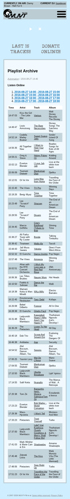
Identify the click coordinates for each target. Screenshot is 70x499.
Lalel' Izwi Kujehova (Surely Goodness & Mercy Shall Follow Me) (40, 431)
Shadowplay (40, 444)
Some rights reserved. (41, 495)
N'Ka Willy (39, 291)
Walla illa (38, 243)
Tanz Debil (39, 299)
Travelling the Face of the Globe (40, 474)
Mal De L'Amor (37, 359)
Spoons (37, 350)
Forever (37, 306)
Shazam (38, 203)
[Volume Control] (40, 29)
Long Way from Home (39, 180)
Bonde (37, 237)
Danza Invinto (41, 254)
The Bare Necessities (40, 127)
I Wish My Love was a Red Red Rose (39, 268)
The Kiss (38, 456)
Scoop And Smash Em (39, 335)
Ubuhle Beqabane (39, 373)
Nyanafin (38, 382)
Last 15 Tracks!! (21, 48)
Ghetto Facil (40, 311)
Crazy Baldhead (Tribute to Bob (39, 227)
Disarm (37, 215)
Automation (13, 79)
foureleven (61, 3)
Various (37, 115)
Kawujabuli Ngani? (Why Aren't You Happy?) (40, 319)
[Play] (30, 29)
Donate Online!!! (51, 48)
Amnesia (38, 259)
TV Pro (37, 188)
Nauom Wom (40, 277)
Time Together (38, 194)
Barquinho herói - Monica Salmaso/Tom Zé (41, 394)
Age (36, 342)
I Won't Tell (39, 413)
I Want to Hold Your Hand (38, 148)
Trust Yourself (38, 420)
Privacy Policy (57, 495)
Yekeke (37, 249)
